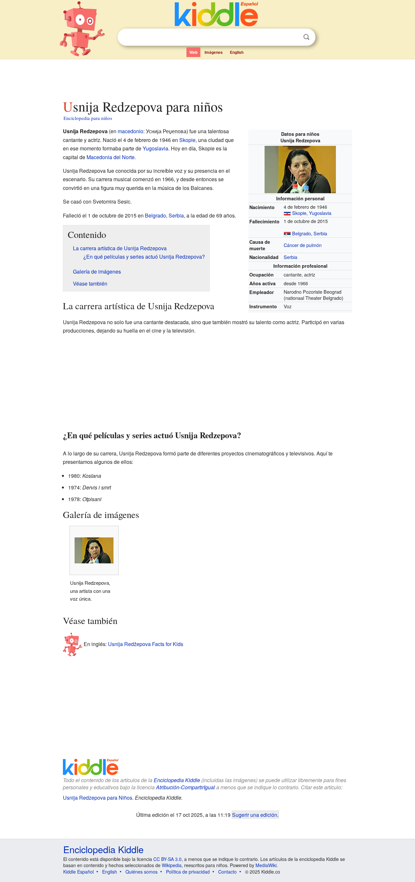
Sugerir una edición (254, 814)
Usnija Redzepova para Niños (97, 797)
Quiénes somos (141, 871)
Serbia (320, 233)
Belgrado (301, 233)
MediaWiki (266, 865)
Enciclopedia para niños (88, 118)
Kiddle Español (78, 871)
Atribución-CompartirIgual (185, 787)
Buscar (306, 37)
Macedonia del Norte (111, 157)
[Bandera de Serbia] (287, 233)
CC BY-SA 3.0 (167, 859)
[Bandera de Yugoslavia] (287, 212)
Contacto (227, 871)
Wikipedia (172, 865)
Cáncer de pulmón (303, 244)
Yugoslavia (320, 212)
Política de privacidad (188, 871)
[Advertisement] (207, 77)
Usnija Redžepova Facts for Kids (145, 643)
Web (193, 52)
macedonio (130, 131)
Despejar (293, 37)
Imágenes (214, 52)
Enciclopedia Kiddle (177, 780)
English (236, 52)
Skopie (299, 212)
